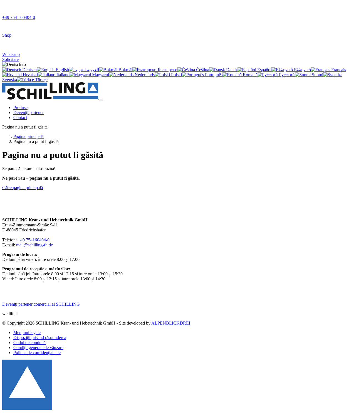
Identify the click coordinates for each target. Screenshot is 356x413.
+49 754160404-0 (34, 240)
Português (213, 74)
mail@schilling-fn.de (34, 245)
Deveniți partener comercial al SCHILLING (41, 304)
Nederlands (144, 74)
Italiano (62, 74)
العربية (92, 69)
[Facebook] (26, 294)
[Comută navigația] (100, 99)
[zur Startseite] (50, 98)
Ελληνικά (302, 69)
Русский (286, 74)
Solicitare (10, 59)
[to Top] (27, 408)
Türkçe (41, 79)
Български (167, 69)
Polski (176, 74)
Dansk (231, 69)
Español (263, 69)
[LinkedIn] (6, 294)
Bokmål (124, 69)
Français (338, 69)
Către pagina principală (22, 187)
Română (250, 74)
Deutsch (29, 69)
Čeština (202, 69)
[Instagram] (16, 294)
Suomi (317, 74)
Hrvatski (30, 74)
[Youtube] (36, 294)
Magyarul (100, 74)
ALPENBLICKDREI (170, 323)
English (62, 69)
